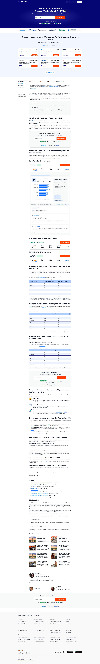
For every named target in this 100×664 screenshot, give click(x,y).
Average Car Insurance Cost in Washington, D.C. (65, 546)
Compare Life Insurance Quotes (55, 630)
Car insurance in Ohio (21, 641)
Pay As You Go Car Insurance (39, 630)
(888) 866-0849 (72, 1)
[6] (66, 270)
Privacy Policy (68, 628)
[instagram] (61, 652)
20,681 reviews (35, 170)
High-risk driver (20, 83)
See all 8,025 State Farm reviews (63, 204)
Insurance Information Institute (36, 484)
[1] (62, 94)
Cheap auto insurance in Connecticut (72, 643)
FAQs (19, 98)
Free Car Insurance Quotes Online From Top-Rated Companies (64, 554)
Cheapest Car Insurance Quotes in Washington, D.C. (43, 554)
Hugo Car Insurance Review (38, 625)
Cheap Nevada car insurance (70, 639)
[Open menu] (19, 2)
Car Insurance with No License (39, 621)
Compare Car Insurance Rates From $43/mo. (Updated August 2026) (42, 562)
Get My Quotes (61, 377)
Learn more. (37, 87)
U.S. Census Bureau (34, 490)
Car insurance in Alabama (54, 641)
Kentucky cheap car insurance (55, 639)
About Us (67, 621)
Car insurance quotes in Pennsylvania (56, 646)
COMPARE (59, 17)
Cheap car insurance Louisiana (71, 646)
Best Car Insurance (21, 625)
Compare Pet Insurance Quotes (55, 623)
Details (66, 169)
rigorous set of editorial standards (53, 86)
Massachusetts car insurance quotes (71, 637)
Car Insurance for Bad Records (39, 623)
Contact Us (67, 623)
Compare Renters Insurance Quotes (56, 628)
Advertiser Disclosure (33, 88)
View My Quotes (60, 138)
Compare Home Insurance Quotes (55, 621)
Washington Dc (30, 615)
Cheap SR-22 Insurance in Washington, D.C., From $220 (42, 546)
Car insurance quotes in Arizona (23, 646)
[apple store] (70, 652)
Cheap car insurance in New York (23, 637)
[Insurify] (24, 2)
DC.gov (32, 486)
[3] (37, 123)
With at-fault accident (21, 87)
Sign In (79, 1)
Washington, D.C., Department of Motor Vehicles (40, 482)
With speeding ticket (21, 92)
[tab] (46, 45)
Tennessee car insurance (22, 643)
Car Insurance (24, 615)
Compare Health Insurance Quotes (55, 625)
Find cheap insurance (21, 94)
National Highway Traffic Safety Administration (39, 493)
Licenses (67, 625)
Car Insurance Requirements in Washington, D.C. (62, 537)
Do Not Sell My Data (69, 630)
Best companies (20, 85)
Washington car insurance (54, 643)
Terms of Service (68, 632)
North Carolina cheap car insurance (24, 639)
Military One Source (34, 488)
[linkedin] (64, 652)
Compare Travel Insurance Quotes (55, 632)
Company (68, 619)
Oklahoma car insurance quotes (39, 637)
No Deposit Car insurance (22, 630)
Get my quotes (59, 599)
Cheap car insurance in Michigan (55, 637)
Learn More (52, 619)
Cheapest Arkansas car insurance (71, 641)
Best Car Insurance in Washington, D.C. (41, 537)
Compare (20, 619)
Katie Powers (51, 82)
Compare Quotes (64, 164)
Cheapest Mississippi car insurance (39, 641)
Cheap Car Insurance (21, 628)
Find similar (34, 55)
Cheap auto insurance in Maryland (39, 643)
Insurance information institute (36, 497)
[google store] (78, 652)
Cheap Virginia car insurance (38, 639)
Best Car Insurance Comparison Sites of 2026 (64, 562)
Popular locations (22, 634)
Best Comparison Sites (22, 623)
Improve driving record (22, 96)
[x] (58, 652)
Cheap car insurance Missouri (39, 646)
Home (19, 615)
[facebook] (55, 652)
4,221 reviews (35, 261)
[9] (41, 395)
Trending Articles (38, 619)
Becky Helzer (44, 82)
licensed (29, 652)
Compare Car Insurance (22, 621)
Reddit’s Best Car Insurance (38, 628)
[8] (55, 340)
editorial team (44, 86)
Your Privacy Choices (31, 660)
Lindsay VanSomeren (34, 82)
